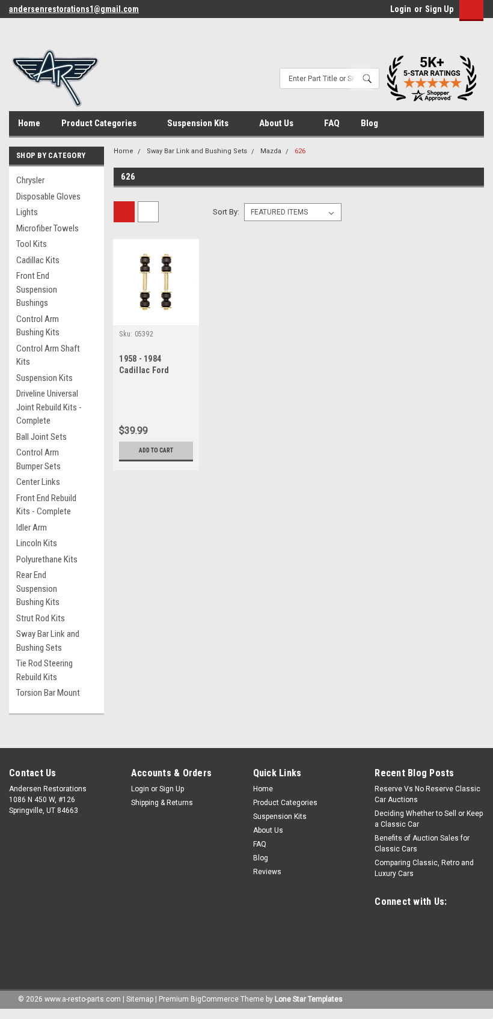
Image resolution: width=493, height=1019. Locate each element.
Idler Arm (31, 527)
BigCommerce (215, 999)
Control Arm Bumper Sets (38, 459)
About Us (277, 123)
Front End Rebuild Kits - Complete (46, 505)
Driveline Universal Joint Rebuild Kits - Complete (49, 407)
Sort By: (226, 211)
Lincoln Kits (36, 543)
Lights (27, 212)
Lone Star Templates (309, 999)
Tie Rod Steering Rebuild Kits (44, 670)
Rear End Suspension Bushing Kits (38, 588)
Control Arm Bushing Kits (38, 326)
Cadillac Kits (38, 260)
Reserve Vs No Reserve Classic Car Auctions (427, 794)
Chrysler (30, 180)
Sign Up (439, 9)
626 (300, 151)
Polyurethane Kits (47, 559)
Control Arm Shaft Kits (48, 355)
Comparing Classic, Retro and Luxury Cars (424, 868)
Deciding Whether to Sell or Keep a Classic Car (429, 819)
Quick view (156, 315)
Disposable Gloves (48, 196)
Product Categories (99, 123)
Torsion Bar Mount (48, 692)
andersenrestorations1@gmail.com (74, 9)
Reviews (267, 872)
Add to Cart (156, 450)
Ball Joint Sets (41, 436)
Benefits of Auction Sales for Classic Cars (422, 843)
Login (400, 9)
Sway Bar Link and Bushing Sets (47, 640)
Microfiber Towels (47, 228)
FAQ (332, 123)
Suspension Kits (198, 123)
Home (29, 123)
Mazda (270, 151)
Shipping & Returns (162, 802)
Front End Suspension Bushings (36, 289)
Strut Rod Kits (40, 618)
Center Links (38, 481)
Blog (369, 123)
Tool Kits (31, 244)
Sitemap (139, 999)
